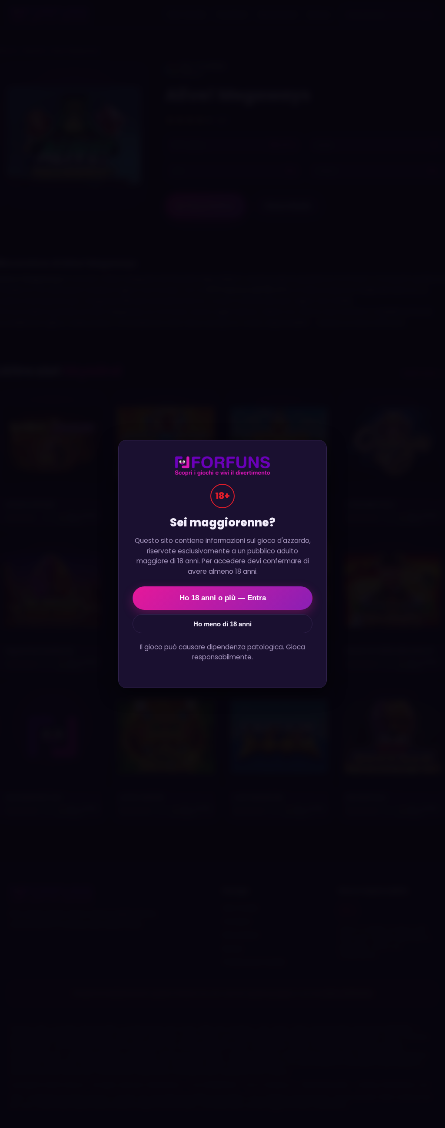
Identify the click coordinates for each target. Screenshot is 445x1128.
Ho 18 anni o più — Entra (222, 598)
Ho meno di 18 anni (222, 624)
